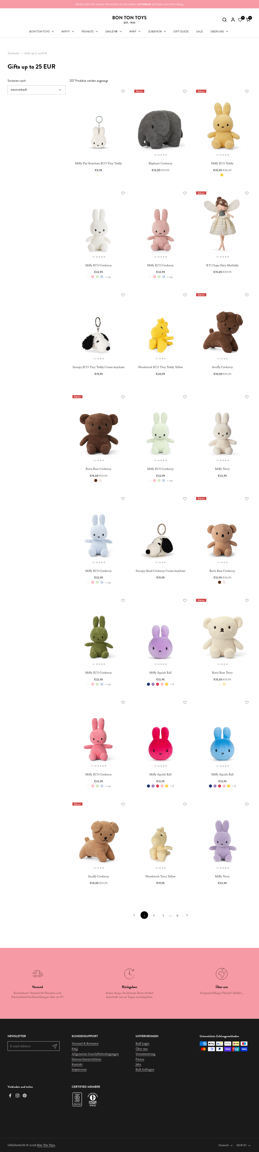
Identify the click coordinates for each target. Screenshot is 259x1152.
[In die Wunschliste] (123, 91)
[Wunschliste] (240, 20)
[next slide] (187, 121)
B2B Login (142, 1043)
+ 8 (172, 684)
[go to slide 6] (105, 766)
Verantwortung (145, 1054)
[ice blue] (101, 276)
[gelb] (166, 684)
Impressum (79, 1069)
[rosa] (162, 684)
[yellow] (221, 174)
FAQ (75, 1049)
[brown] (95, 480)
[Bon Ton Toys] (129, 20)
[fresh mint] (97, 276)
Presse (140, 1059)
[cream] (98, 174)
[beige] (100, 480)
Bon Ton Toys (46, 1145)
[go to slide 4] (163, 155)
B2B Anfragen (145, 1069)
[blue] (148, 684)
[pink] (92, 276)
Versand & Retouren (85, 1043)
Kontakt (77, 1064)
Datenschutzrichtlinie (86, 1059)
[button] (224, 19)
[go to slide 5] (166, 155)
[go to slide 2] (158, 155)
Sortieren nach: (17, 81)
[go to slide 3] (161, 155)
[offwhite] (88, 276)
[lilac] (153, 684)
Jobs (138, 1064)
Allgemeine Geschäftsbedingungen (95, 1054)
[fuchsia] (157, 684)
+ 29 (108, 276)
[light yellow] (224, 684)
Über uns (142, 1049)
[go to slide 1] (155, 155)
